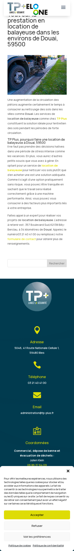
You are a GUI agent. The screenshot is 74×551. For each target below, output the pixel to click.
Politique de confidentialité (48, 545)
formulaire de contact (21, 239)
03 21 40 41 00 (37, 383)
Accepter (37, 515)
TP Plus (62, 118)
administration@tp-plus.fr (37, 413)
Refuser (37, 526)
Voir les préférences (37, 537)
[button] (68, 471)
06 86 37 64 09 (37, 465)
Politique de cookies (19, 545)
